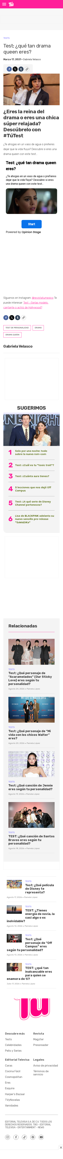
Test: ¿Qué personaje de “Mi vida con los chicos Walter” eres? (29, 734)
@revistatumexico (42, 297)
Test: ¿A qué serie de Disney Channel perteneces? (33, 503)
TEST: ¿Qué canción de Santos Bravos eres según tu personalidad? (31, 840)
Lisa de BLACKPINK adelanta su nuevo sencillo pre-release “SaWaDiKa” (34, 519)
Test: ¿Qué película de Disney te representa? (39, 888)
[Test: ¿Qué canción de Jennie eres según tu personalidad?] (31, 764)
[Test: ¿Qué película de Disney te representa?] (14, 884)
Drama (38, 328)
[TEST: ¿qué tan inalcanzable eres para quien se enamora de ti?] (14, 967)
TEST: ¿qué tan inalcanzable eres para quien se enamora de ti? (29, 973)
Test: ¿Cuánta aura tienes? (32, 476)
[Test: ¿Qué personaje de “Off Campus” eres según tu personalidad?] (14, 938)
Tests (6, 38)
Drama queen (12, 335)
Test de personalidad (17, 328)
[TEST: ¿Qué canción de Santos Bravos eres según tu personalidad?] (31, 815)
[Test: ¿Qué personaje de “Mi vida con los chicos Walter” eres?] (31, 710)
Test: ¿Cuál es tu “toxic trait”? (34, 465)
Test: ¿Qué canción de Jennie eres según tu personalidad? (30, 787)
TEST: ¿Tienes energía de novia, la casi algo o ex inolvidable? (31, 916)
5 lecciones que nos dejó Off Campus (33, 489)
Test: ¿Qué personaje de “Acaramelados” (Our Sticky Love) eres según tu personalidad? (30, 678)
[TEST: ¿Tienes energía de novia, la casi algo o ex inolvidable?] (14, 909)
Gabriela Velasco (32, 59)
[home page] (11, 4)
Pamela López (33, 689)
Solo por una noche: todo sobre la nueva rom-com (31, 452)
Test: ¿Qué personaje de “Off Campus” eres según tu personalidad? (29, 944)
